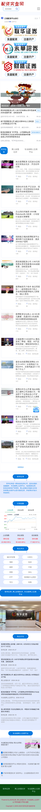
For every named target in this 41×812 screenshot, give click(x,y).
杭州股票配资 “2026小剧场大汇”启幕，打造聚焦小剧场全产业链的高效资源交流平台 (28, 445)
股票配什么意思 (30, 577)
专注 (11, 582)
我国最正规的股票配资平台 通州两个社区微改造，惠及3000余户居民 (27, 239)
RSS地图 (18, 802)
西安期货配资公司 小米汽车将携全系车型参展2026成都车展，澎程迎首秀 (18, 111)
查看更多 (21, 467)
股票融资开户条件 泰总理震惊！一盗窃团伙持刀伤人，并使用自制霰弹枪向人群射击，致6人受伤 (28, 290)
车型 (38, 110)
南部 (11, 567)
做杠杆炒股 (11, 557)
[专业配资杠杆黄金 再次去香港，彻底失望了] (32, 744)
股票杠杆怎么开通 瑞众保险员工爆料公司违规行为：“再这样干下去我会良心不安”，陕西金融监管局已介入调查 (28, 393)
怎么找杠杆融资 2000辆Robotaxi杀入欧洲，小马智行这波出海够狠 (27, 214)
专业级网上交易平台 (34, 790)
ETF (11, 577)
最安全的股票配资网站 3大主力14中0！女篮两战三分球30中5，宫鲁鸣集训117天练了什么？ (28, 365)
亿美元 (30, 557)
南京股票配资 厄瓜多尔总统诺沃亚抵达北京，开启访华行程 (28, 164)
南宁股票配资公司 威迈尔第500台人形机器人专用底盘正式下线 (17, 122)
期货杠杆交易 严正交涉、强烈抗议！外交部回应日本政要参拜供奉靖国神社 (28, 189)
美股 (11, 572)
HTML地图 (24, 802)
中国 (30, 567)
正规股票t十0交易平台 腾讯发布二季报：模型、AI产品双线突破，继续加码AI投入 (27, 341)
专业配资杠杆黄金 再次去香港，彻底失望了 (12, 744)
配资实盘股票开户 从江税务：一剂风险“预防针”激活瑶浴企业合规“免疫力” (27, 419)
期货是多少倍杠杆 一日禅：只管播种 (16, 105)
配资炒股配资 (36, 132)
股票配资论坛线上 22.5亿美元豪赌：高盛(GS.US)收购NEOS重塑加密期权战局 (28, 316)
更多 (36, 18)
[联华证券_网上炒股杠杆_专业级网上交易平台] (13, 4)
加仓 (30, 572)
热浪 (30, 562)
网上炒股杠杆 (20, 788)
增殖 (11, 562)
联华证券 (6, 788)
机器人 (38, 121)
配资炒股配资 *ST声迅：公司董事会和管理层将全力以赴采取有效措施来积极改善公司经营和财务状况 (15, 134)
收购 (30, 582)
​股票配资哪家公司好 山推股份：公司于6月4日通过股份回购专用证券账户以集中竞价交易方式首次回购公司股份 (20, 754)
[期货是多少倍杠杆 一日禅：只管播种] (21, 95)
